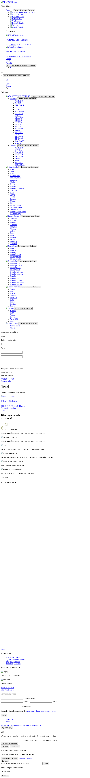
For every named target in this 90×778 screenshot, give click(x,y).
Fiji (11, 291)
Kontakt (9, 63)
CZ (11, 67)
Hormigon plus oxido (18, 212)
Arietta (12, 231)
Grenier (13, 229)
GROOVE (19, 107)
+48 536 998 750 (7, 379)
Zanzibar (13, 190)
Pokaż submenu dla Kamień (30, 287)
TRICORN (19, 137)
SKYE (17, 135)
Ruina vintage (15, 214)
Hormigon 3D (15, 255)
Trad (12, 171)
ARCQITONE (29, 12)
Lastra (12, 306)
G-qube (13, 311)
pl (7, 65)
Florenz (13, 237)
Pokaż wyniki (6, 381)
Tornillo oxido (15, 210)
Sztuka (20, 15)
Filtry (3, 410)
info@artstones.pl (7, 690)
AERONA (19, 101)
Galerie (8, 59)
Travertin (13, 145)
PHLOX (18, 124)
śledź (3, 649)
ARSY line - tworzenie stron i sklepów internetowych (21, 725)
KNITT (18, 116)
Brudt (12, 174)
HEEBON (19, 114)
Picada (12, 302)
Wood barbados (16, 207)
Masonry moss (15, 178)
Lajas (12, 300)
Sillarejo (13, 295)
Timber (13, 182)
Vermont (13, 225)
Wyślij (4, 715)
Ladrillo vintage (16, 280)
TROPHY (19, 139)
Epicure (13, 220)
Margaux (13, 227)
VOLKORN (19, 141)
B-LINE (18, 103)
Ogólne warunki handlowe (15, 660)
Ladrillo (13, 276)
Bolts (12, 321)
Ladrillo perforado (17, 282)
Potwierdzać (15, 746)
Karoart (21, 17)
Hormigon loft (15, 257)
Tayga (12, 195)
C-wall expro (15, 326)
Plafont (13, 223)
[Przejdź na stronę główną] (9, 2)
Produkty (9, 10)
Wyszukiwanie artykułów (10, 763)
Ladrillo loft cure (16, 272)
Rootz (12, 317)
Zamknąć (5, 746)
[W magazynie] (2, 344)
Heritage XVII (15, 263)
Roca (12, 193)
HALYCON (19, 112)
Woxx (12, 315)
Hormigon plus (15, 259)
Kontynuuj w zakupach (9, 758)
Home (8, 84)
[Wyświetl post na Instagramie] (29, 525)
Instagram (9, 721)
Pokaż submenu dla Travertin (28, 145)
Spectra (13, 199)
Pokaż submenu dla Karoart (30, 216)
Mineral (13, 99)
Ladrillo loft (14, 278)
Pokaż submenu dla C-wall (28, 323)
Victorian (13, 244)
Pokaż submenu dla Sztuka (28, 167)
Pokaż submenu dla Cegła (27, 261)
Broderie (13, 233)
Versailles (13, 218)
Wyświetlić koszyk (26, 758)
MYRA (18, 161)
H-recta (13, 250)
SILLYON (19, 133)
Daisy (12, 239)
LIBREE (18, 120)
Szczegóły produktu (8, 408)
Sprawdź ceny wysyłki (9, 743)
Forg (12, 313)
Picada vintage (15, 205)
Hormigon (14, 252)
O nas (8, 61)
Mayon (13, 186)
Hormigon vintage (17, 188)
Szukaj (45, 763)
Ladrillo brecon (16, 285)
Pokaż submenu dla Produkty (24, 10)
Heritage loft (15, 270)
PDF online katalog (13, 657)
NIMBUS (18, 122)
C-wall (20, 27)
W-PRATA (19, 143)
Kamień (21, 23)
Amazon (13, 180)
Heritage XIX (15, 268)
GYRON (18, 109)
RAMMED (19, 128)
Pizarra (12, 203)
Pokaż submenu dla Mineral (26, 99)
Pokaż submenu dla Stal (23, 308)
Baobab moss (15, 176)
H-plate (13, 248)
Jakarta (12, 289)
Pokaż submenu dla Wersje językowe (23, 65)
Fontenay (13, 242)
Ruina (12, 184)
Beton (19, 19)
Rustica (13, 304)
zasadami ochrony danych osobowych (41, 711)
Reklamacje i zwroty (13, 664)
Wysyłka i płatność (13, 662)
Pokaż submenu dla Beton (27, 246)
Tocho (12, 197)
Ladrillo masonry (16, 274)
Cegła (19, 21)
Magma (13, 201)
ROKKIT (18, 131)
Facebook (9, 719)
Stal (16, 25)
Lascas (12, 293)
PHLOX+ (18, 126)
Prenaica (13, 298)
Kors (12, 169)
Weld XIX (14, 319)
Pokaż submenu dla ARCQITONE (43, 96)
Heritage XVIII (16, 266)
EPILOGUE (19, 105)
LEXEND (19, 118)
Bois (12, 235)
